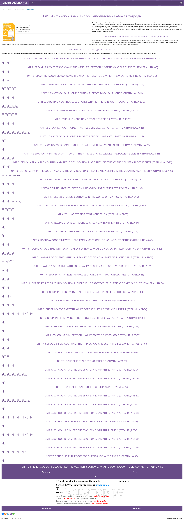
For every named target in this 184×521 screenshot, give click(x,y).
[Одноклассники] (5, 514)
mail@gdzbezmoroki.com (174, 518)
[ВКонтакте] (3, 514)
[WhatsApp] (13, 514)
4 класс (9, 9)
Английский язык (19, 9)
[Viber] (11, 514)
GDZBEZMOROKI (14, 3)
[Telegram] (8, 514)
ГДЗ (3, 9)
